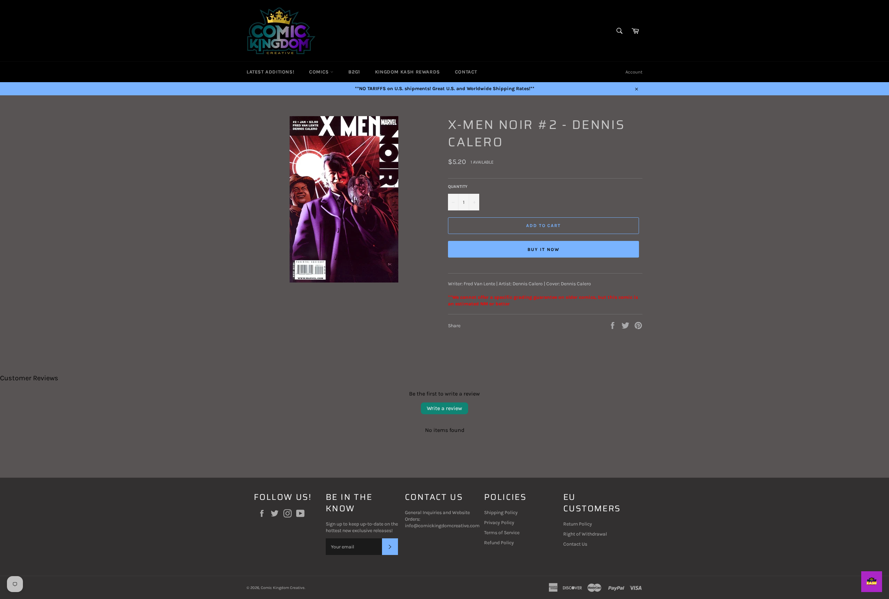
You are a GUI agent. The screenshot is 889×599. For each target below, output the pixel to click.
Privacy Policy (499, 523)
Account (633, 72)
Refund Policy (499, 543)
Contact (466, 72)
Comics (319, 72)
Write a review (444, 408)
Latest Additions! (270, 72)
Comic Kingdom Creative (283, 587)
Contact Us (575, 544)
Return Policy (577, 524)
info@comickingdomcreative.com (442, 526)
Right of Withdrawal (585, 534)
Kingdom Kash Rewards (407, 72)
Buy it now (543, 249)
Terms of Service (502, 533)
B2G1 (354, 72)
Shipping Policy (501, 512)
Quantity (457, 186)
